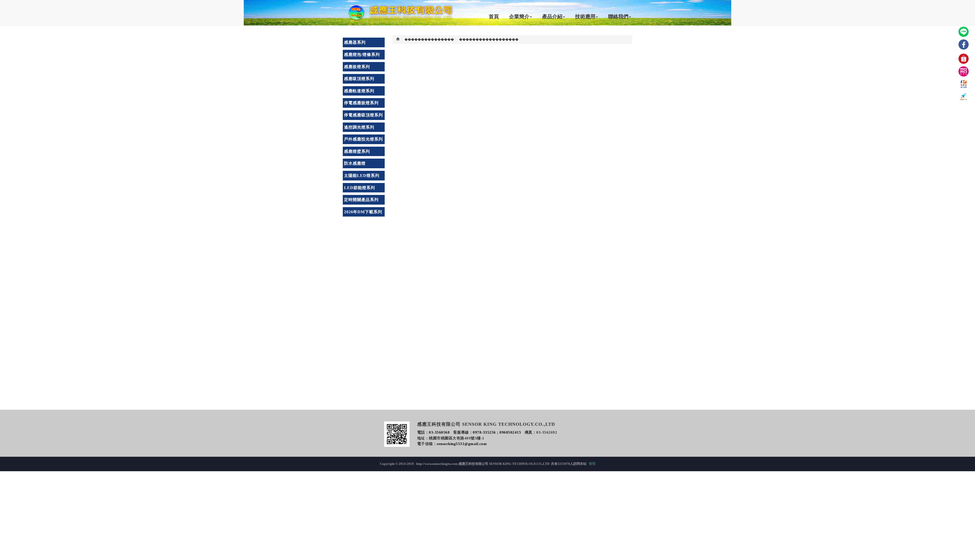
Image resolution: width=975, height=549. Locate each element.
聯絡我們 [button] (618, 16)
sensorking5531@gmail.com (462, 444)
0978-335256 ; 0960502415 (497, 432)
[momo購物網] (963, 71)
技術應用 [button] (585, 16)
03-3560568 (439, 432)
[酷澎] (963, 97)
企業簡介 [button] (519, 16)
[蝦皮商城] (963, 59)
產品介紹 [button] (552, 16)
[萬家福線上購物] (963, 84)
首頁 (494, 16)
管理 (592, 464)
